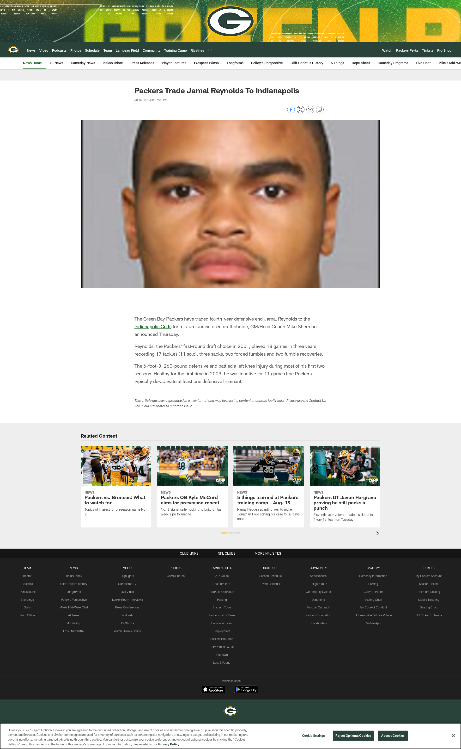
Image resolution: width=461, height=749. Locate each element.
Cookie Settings (314, 735)
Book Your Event (222, 623)
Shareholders (318, 623)
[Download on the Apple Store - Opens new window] (213, 690)
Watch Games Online (127, 631)
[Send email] (310, 112)
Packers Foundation (318, 615)
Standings (27, 599)
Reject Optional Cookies (353, 735)
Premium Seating (429, 591)
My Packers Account (429, 575)
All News (73, 615)
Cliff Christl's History (73, 583)
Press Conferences (127, 607)
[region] (230, 736)
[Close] (453, 735)
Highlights (127, 575)
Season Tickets (428, 583)
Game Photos (176, 575)
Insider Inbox (74, 575)
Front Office (27, 615)
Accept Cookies (393, 735)
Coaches (27, 583)
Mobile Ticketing (428, 599)
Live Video (127, 591)
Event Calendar (270, 583)
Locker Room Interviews (127, 599)
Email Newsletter (74, 631)
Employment (222, 631)
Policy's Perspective (74, 599)
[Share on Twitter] (300, 112)
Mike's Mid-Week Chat (74, 607)
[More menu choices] (210, 50)
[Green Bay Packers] (230, 711)
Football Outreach (318, 607)
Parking (222, 599)
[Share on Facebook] (291, 112)
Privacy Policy (168, 744)
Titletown (222, 654)
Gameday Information (373, 575)
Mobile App (74, 623)
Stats (27, 607)
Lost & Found (221, 662)
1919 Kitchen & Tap (222, 646)
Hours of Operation (222, 591)
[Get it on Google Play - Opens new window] (246, 692)
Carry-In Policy (373, 591)
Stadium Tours (221, 607)
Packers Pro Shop (221, 638)
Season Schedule (270, 575)
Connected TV (127, 583)
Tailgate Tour (318, 583)
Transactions (27, 591)
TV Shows (127, 623)
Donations (318, 599)
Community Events (318, 591)
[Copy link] (320, 110)
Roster (27, 575)
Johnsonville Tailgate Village (373, 615)
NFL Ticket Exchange (429, 615)
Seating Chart (373, 599)
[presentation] (378, 533)
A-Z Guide (222, 575)
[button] (224, 533)
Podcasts (127, 615)
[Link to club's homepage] (13, 50)
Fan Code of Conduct (373, 607)
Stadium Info (221, 583)
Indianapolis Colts (152, 326)
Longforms (74, 591)
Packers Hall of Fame (222, 615)
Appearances (318, 575)
